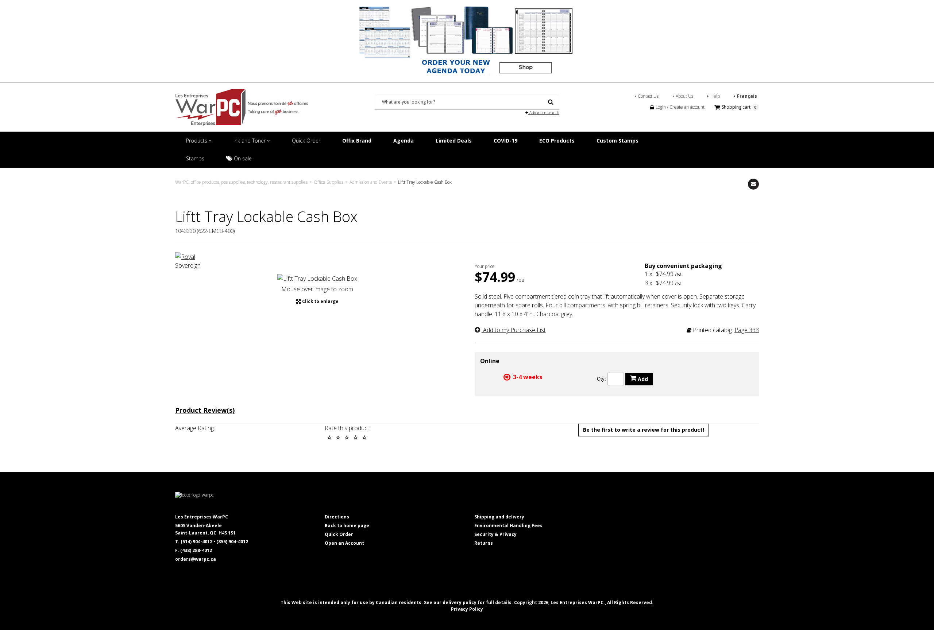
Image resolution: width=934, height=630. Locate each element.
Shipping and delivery (499, 517)
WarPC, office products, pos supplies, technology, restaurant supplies (241, 182)
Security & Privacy (495, 534)
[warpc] (241, 107)
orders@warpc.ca (195, 559)
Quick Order (306, 140)
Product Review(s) (205, 411)
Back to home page (347, 525)
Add (642, 379)
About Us (684, 96)
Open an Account (344, 543)
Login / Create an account (680, 107)
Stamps (195, 158)
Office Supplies (328, 182)
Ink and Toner (250, 140)
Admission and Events (371, 182)
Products (197, 140)
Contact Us (648, 96)
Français (747, 96)
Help (715, 96)
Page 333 (746, 330)
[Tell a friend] (753, 184)
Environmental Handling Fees (508, 525)
